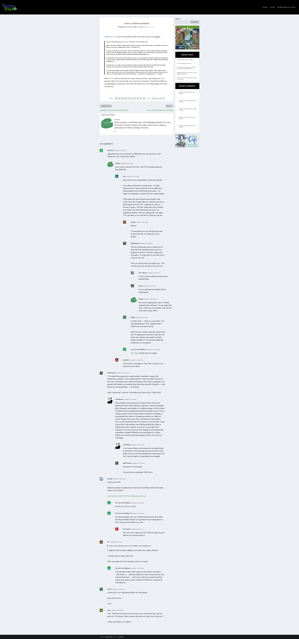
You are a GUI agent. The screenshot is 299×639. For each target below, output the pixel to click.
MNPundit (110, 150)
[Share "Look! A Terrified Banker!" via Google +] (122, 98)
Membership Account (286, 7)
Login (272, 7)
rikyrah (109, 589)
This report (135, 353)
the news (111, 78)
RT (108, 542)
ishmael (133, 317)
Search (177, 19)
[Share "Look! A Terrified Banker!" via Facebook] (116, 98)
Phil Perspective (135, 243)
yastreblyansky (119, 399)
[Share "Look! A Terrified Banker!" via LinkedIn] (131, 98)
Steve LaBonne (143, 272)
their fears (113, 37)
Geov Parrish (126, 529)
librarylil (181, 100)
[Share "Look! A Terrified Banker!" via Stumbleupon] (137, 98)
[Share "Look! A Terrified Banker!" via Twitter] (119, 98)
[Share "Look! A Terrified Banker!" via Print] (144, 98)
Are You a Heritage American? (184, 63)
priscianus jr (126, 360)
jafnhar (181, 117)
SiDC (124, 176)
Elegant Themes (109, 637)
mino (108, 610)
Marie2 (140, 286)
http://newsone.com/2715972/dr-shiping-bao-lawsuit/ (126, 496)
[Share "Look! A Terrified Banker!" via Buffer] (134, 98)
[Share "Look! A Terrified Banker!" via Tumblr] (125, 98)
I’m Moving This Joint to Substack (185, 59)
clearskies (110, 478)
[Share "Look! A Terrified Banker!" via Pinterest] (128, 98)
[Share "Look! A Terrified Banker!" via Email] (140, 98)
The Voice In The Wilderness (138, 349)
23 (146, 27)
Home (265, 7)
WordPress (121, 637)
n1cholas (133, 222)
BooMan (129, 27)
